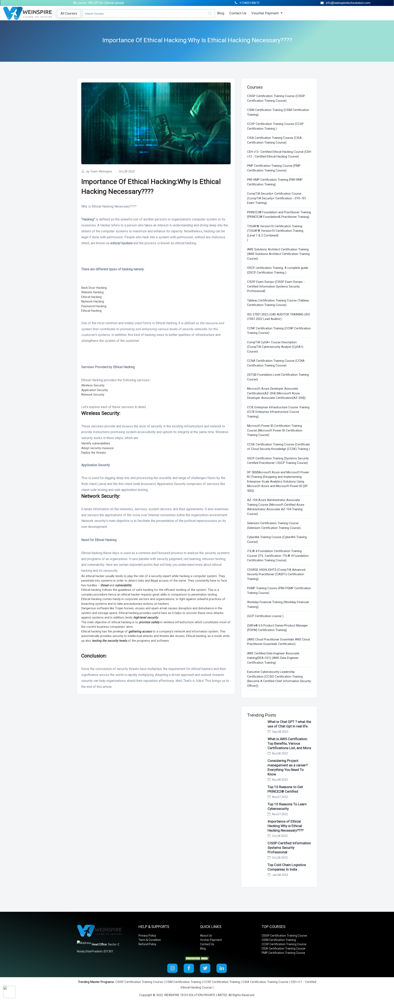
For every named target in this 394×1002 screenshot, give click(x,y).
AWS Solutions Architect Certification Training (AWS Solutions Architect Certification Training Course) (278, 254)
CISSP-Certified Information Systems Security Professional (289, 847)
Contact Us (237, 13)
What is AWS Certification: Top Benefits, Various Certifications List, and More (289, 743)
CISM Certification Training (279, 940)
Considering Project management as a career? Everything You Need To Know (288, 767)
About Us (206, 935)
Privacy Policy (147, 935)
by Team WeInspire (99, 171)
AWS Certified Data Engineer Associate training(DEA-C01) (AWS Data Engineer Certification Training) (273, 658)
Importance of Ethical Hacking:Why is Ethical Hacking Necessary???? (286, 825)
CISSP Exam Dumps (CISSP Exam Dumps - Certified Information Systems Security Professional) (276, 286)
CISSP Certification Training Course (284, 935)
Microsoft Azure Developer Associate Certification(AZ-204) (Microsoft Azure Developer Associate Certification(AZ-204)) (276, 393)
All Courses (69, 13)
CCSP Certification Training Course (284, 944)
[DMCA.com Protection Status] (197, 958)
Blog (220, 13)
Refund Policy (147, 944)
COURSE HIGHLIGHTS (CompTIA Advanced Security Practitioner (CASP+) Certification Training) (276, 574)
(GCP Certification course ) (265, 616)
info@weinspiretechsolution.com (348, 3)
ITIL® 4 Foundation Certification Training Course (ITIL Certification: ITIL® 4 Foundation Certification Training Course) (278, 555)
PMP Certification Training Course (283, 952)
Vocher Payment (211, 940)
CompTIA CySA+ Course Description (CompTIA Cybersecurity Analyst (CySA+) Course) (275, 346)
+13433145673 (249, 3)
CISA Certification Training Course (283, 948)
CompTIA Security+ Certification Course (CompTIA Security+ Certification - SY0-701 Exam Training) (276, 198)
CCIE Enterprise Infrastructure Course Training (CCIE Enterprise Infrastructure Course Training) (278, 411)
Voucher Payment (265, 13)
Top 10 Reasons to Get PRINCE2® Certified (285, 789)
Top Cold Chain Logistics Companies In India (287, 867)
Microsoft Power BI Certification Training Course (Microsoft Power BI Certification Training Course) (274, 430)
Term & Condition (150, 940)
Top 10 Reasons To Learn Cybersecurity (287, 806)
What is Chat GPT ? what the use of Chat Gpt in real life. (289, 724)
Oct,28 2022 (127, 171)
